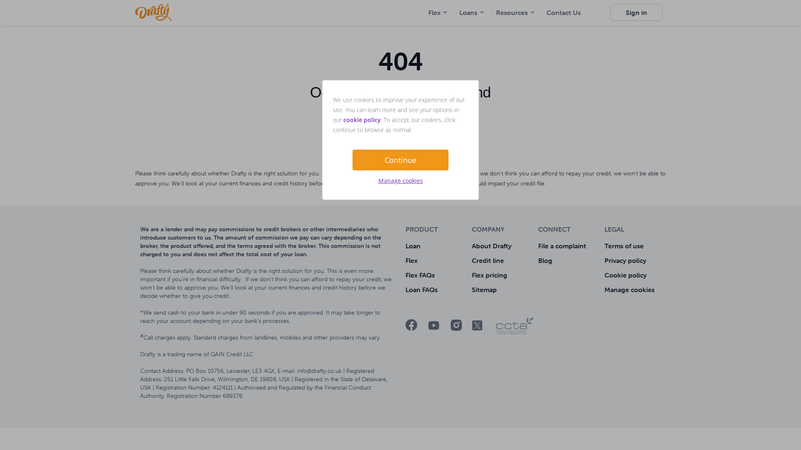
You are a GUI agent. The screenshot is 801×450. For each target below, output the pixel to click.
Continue (400, 160)
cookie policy (362, 120)
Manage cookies (400, 181)
